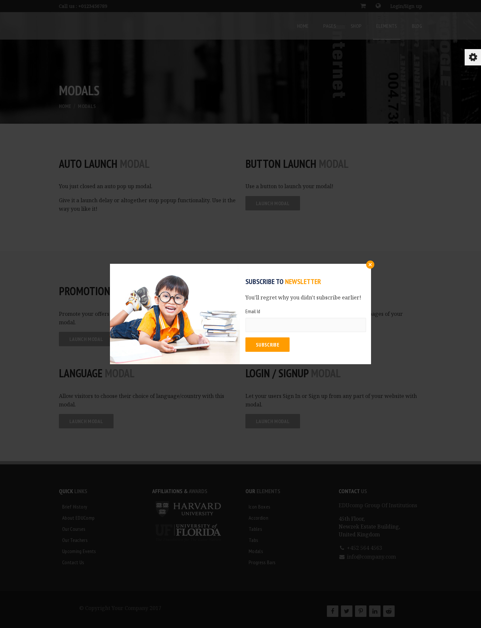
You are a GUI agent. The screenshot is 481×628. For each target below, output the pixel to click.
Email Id (252, 311)
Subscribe (267, 344)
